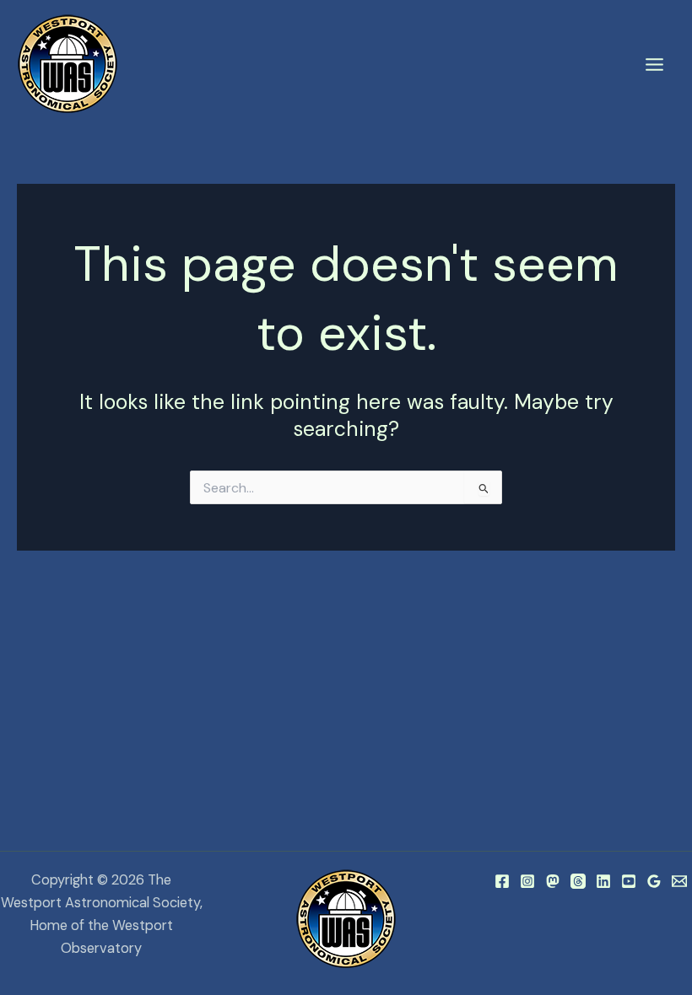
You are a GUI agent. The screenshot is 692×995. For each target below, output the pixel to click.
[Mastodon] (552, 881)
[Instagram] (527, 881)
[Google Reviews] (654, 881)
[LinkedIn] (603, 881)
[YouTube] (628, 881)
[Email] (679, 881)
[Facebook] (502, 881)
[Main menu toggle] (654, 65)
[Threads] (578, 881)
